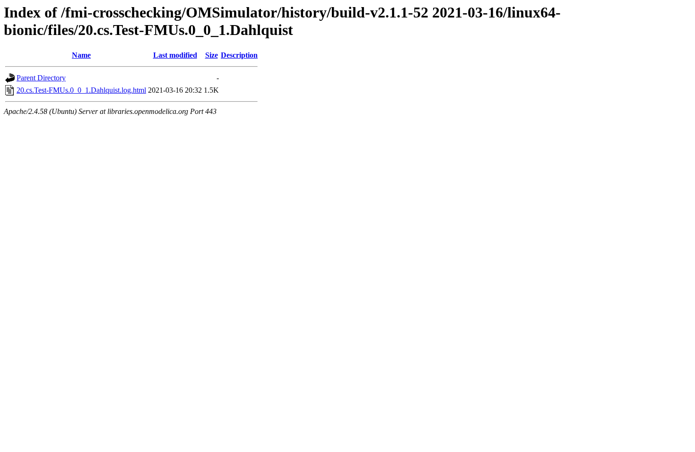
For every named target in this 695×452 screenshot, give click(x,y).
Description (239, 55)
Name (81, 55)
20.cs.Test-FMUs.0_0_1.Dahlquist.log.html (81, 90)
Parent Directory (41, 78)
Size (211, 55)
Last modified (175, 55)
